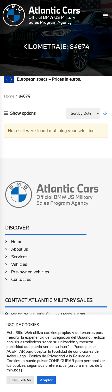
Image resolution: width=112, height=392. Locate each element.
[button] (105, 15)
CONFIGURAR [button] (20, 380)
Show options (23, 113)
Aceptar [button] (46, 380)
